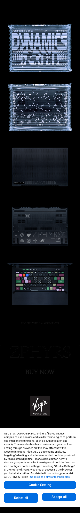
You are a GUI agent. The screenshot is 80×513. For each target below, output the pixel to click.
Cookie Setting (40, 485)
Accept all (59, 497)
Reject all (21, 498)
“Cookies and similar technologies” (50, 476)
